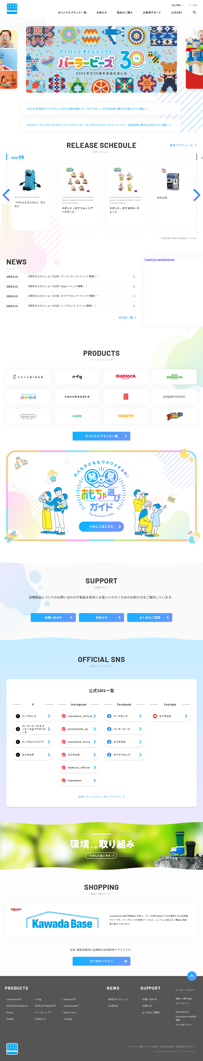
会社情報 (176, 5)
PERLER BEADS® (45, 1005)
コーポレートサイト (185, 990)
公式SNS (113, 1005)
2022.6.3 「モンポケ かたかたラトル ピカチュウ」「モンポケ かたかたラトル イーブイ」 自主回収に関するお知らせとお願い (98, 125)
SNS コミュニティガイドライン (99, 796)
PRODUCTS (17, 988)
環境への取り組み (184, 998)
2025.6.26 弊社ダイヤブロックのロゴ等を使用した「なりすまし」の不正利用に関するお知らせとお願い (86, 109)
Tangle (68, 1018)
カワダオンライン (101, 961)
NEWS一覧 (126, 317)
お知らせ (102, 617)
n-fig (38, 999)
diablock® (70, 999)
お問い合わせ (53, 617)
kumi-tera (70, 1012)
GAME (10, 1018)
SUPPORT (151, 988)
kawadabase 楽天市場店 (186, 1018)
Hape (10, 1012)
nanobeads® (71, 1005)
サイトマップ (182, 1003)
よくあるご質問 (149, 617)
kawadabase (182, 1011)
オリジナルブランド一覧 (101, 436)
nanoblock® (14, 999)
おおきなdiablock (17, 1005)
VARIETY (40, 1018)
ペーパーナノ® (43, 1012)
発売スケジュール (181, 145)
